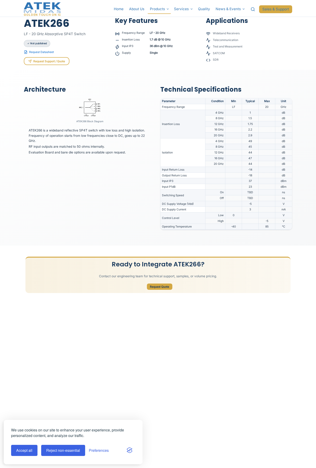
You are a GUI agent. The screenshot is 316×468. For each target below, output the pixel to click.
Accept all (24, 450)
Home (119, 9)
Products (157, 9)
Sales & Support (275, 9)
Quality (204, 9)
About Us (136, 9)
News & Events (228, 9)
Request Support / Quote (49, 61)
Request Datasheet (41, 52)
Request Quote (159, 286)
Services (181, 9)
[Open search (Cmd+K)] (253, 9)
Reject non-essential (63, 450)
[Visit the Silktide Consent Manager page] (129, 450)
